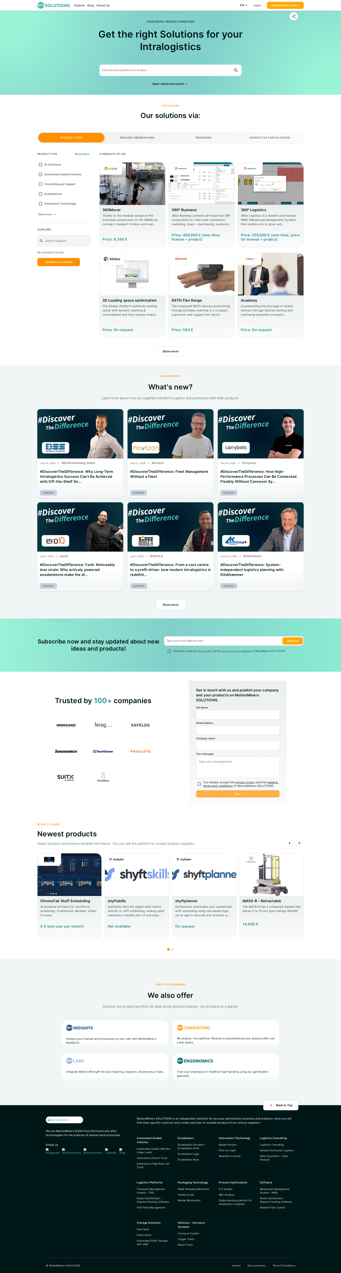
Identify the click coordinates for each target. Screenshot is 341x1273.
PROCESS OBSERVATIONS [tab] (137, 137)
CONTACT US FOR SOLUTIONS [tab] (270, 137)
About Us (103, 5)
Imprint (236, 1265)
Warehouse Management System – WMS (274, 1190)
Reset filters (82, 154)
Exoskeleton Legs (188, 1153)
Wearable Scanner (230, 1155)
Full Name (202, 707)
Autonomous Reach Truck (152, 1157)
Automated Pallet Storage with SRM (152, 1242)
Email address (204, 722)
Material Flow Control (272, 1207)
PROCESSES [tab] (204, 137)
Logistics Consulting (272, 1144)
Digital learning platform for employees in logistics (235, 1202)
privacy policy (204, 651)
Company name (205, 738)
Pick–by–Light (227, 1150)
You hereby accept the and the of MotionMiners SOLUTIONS (241, 784)
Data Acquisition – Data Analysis (274, 1157)
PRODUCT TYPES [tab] (71, 137)
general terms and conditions (236, 651)
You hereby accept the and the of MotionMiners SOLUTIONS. (229, 651)
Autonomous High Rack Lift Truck (153, 1165)
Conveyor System (188, 1233)
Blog (90, 5)
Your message (204, 753)
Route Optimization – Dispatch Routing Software (153, 1200)
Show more (48, 214)
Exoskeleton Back (188, 1159)
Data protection (257, 1265)
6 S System (226, 1188)
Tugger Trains (186, 1239)
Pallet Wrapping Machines (193, 1188)
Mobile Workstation (189, 1200)
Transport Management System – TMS (151, 1190)
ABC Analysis (226, 1194)
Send (238, 794)
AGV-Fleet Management (151, 1207)
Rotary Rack (144, 1234)
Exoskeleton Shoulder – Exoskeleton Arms (192, 1146)
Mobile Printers (228, 1144)
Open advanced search (170, 84)
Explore (79, 5)
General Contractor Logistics (277, 1150)
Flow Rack (143, 1229)
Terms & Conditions (284, 1265)
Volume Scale (186, 1194)
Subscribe (292, 641)
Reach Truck (185, 1244)
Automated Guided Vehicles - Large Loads (154, 1150)
